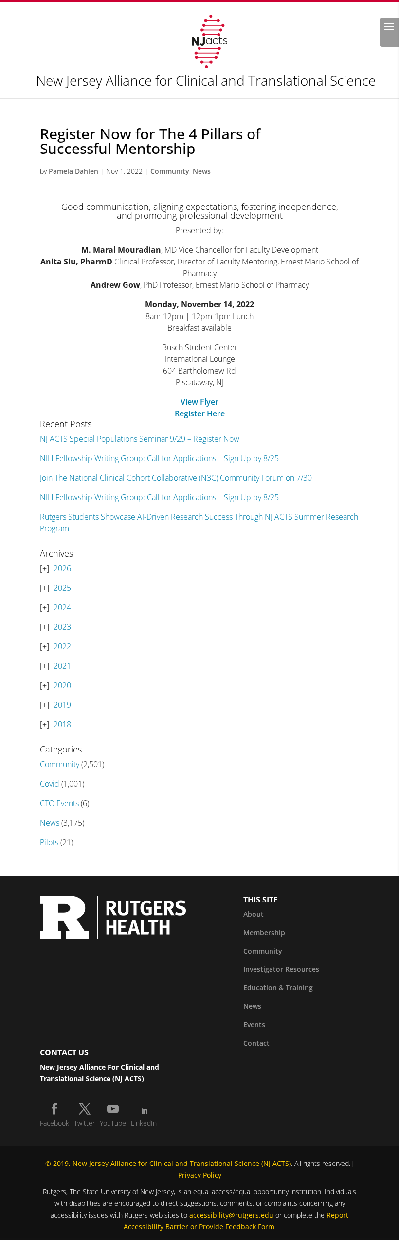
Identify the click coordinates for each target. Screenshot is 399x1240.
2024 (62, 607)
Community (169, 171)
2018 (62, 724)
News (202, 171)
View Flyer (199, 401)
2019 (62, 704)
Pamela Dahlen (73, 171)
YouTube (113, 1122)
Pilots (49, 842)
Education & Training (278, 987)
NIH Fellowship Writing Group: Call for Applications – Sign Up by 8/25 (159, 458)
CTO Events (59, 803)
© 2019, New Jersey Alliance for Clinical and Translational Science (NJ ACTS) (168, 1163)
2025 (62, 587)
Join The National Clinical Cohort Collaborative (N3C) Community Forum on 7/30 (176, 477)
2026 (62, 568)
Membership (264, 932)
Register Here (200, 413)
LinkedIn (144, 1122)
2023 (62, 626)
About (253, 914)
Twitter (84, 1122)
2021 (62, 665)
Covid (49, 783)
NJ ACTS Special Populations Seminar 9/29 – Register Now (139, 438)
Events (254, 1024)
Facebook (54, 1122)
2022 (62, 646)
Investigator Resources (281, 969)
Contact (256, 1043)
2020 (62, 685)
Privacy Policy (199, 1175)
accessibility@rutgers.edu (231, 1215)
